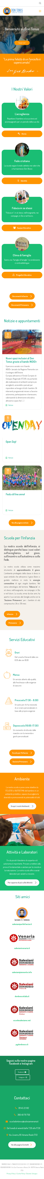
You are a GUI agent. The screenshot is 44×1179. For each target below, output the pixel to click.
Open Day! (11, 441)
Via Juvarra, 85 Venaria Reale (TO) (23, 1134)
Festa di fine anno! (15, 494)
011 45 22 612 (24, 1107)
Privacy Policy (11, 1174)
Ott (8, 419)
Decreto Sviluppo (31, 1174)
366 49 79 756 (23, 1114)
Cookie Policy (21, 1174)
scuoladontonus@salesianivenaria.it (23, 1121)
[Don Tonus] (13, 11)
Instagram (22, 1077)
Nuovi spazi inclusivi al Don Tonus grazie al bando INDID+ (21, 359)
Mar (8, 335)
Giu (8, 471)
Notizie (10, 405)
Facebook (21, 1072)
